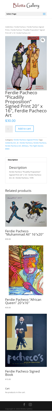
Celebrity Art (10, 143)
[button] (43, 40)
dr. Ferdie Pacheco (24, 143)
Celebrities (9, 27)
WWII (7, 149)
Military (25, 146)
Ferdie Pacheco (20, 27)
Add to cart (24, 128)
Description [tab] (13, 160)
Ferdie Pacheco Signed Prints (26, 140)
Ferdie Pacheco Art (13, 146)
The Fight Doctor (36, 146)
